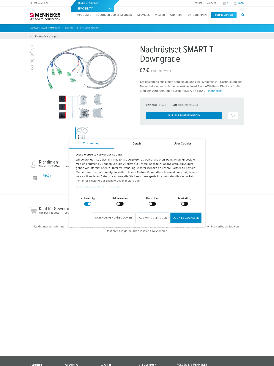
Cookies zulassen (186, 218)
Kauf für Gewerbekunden (88, 28)
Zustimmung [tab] (91, 143)
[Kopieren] (32, 67)
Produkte (84, 14)
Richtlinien (68, 28)
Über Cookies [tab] (183, 143)
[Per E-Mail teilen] (32, 61)
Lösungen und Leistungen (114, 14)
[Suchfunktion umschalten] (242, 14)
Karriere (176, 14)
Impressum (114, 187)
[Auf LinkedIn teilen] (32, 54)
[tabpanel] (82, 82)
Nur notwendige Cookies (114, 217)
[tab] (82, 133)
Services (143, 14)
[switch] (120, 204)
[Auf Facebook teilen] (32, 47)
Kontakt (211, 3)
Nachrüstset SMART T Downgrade (45, 28)
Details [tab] (137, 143)
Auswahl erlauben (153, 218)
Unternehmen (197, 14)
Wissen (160, 14)
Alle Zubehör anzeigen (46, 36)
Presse (198, 3)
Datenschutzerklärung (90, 187)
